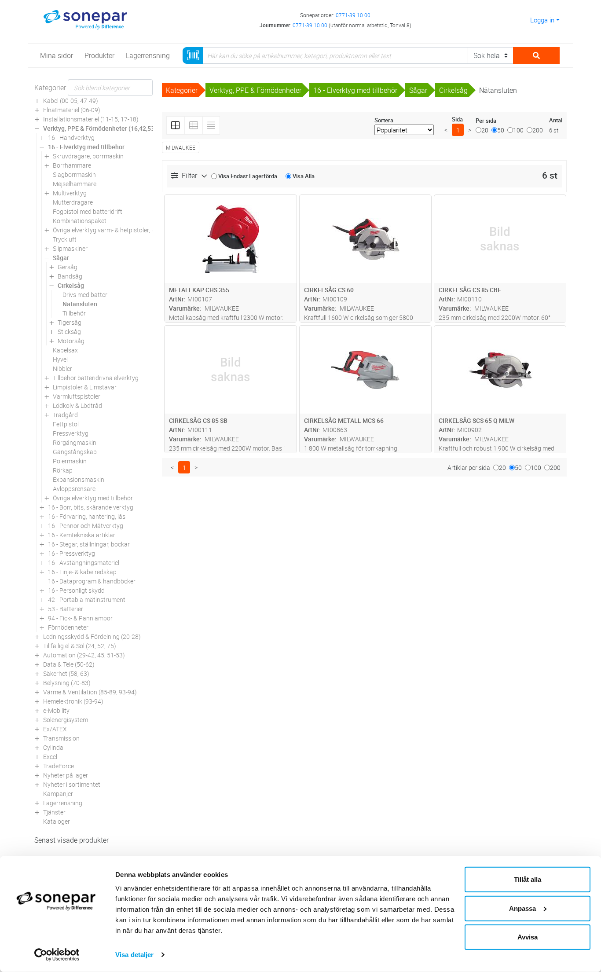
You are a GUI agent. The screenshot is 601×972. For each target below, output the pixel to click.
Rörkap (63, 470)
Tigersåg (69, 322)
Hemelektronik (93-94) (73, 701)
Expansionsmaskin (78, 479)
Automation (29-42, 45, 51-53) (84, 655)
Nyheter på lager (65, 775)
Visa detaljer (134, 954)
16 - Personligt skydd (76, 590)
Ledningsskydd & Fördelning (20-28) (92, 636)
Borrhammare (72, 165)
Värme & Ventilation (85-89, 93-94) (90, 692)
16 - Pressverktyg (71, 553)
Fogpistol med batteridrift (87, 211)
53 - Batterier (65, 609)
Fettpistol (66, 424)
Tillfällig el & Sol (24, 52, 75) (79, 646)
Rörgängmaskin (74, 442)
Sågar (61, 257)
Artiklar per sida (468, 467)
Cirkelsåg (71, 285)
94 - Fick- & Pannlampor (80, 618)
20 (484, 130)
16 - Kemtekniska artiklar (81, 535)
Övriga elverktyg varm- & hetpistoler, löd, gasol (115, 230)
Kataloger (56, 821)
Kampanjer (58, 793)
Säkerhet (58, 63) (66, 673)
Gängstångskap (75, 451)
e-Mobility (56, 710)
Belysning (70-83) (67, 683)
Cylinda (53, 747)
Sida (457, 119)
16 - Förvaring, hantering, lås (86, 516)
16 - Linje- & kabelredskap (82, 572)
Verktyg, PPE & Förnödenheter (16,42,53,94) (104, 128)
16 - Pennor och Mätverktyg (85, 525)
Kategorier (50, 87)
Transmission (61, 738)
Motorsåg (71, 341)
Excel (50, 756)
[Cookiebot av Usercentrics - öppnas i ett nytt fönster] (56, 954)
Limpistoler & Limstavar (85, 387)
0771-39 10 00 (353, 14)
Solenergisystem (65, 719)
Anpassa (522, 908)
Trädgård (65, 415)
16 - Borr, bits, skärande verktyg (90, 507)
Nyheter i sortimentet (71, 784)
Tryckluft (65, 239)
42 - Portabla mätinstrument (86, 599)
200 (537, 130)
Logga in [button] (542, 19)
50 (500, 130)
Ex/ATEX (55, 729)
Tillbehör (74, 313)
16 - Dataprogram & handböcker (92, 581)
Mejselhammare (74, 184)
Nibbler (62, 368)
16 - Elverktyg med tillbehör (86, 147)
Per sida (486, 121)
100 (518, 130)
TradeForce (58, 766)
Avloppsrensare (74, 488)
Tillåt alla (527, 879)
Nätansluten (79, 304)
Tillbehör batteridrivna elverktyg (96, 378)
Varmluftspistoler (76, 396)
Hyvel (60, 359)
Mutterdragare (73, 202)
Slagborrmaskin (74, 174)
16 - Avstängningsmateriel (83, 562)
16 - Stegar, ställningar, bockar (89, 544)
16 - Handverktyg (71, 137)
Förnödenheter (68, 627)
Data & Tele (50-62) (69, 664)
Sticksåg (69, 331)
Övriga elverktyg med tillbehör (93, 498)
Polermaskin (70, 461)
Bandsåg (70, 276)
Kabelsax (65, 350)
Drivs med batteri (85, 294)
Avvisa (527, 937)
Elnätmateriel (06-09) (71, 110)
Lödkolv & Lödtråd (77, 405)
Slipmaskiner (70, 248)
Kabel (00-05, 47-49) (70, 100)
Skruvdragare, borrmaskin (88, 156)
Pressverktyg (70, 433)
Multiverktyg (70, 193)
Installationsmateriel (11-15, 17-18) (91, 119)
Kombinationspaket (79, 220)
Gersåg (67, 267)
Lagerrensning (62, 803)
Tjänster (54, 812)
